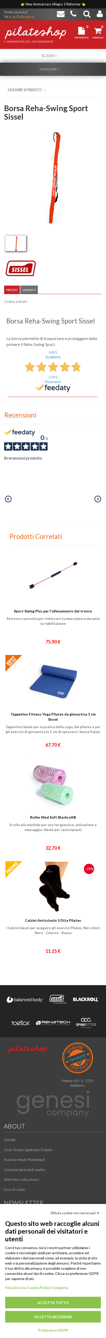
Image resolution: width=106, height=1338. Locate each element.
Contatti (9, 1140)
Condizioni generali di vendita (24, 1170)
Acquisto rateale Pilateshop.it (24, 1160)
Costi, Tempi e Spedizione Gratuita (28, 1150)
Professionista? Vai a (16, 12)
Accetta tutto (53, 1302)
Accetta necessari (53, 1317)
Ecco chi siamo (14, 1189)
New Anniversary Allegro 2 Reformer (53, 4)
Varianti (29, 290)
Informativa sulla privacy (21, 1179)
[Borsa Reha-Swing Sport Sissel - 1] (15, 243)
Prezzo (12, 290)
